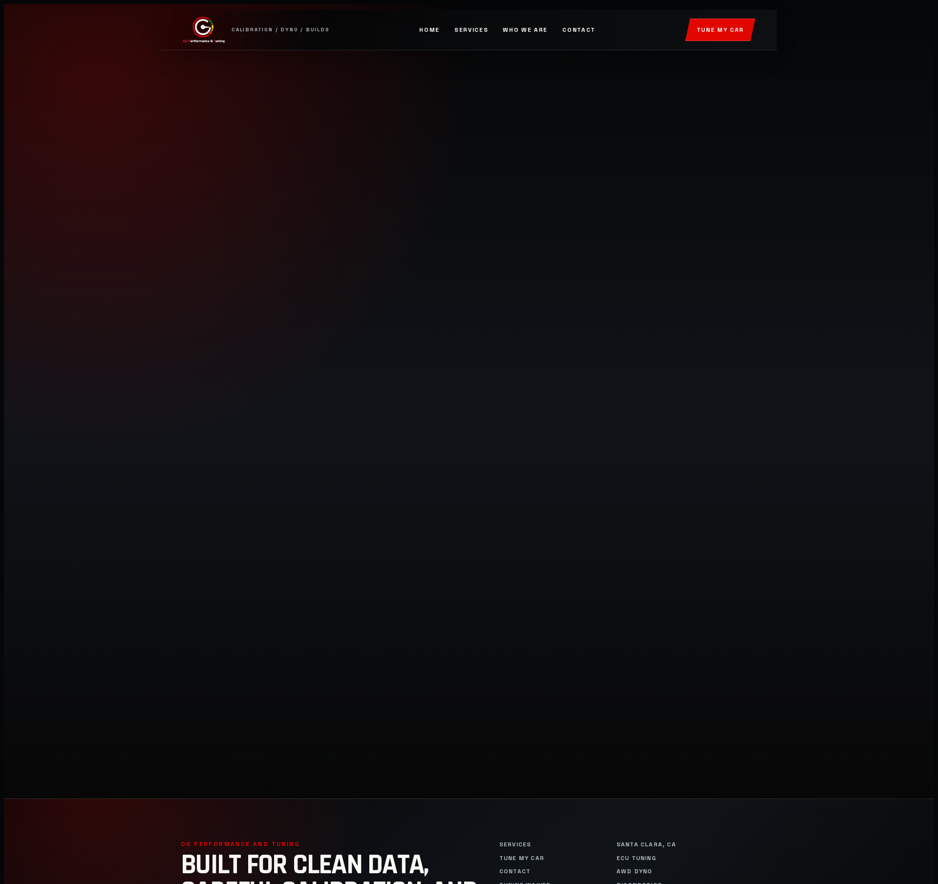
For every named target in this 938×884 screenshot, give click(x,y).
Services (471, 30)
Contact (579, 30)
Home (429, 30)
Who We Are (525, 30)
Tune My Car (720, 30)
